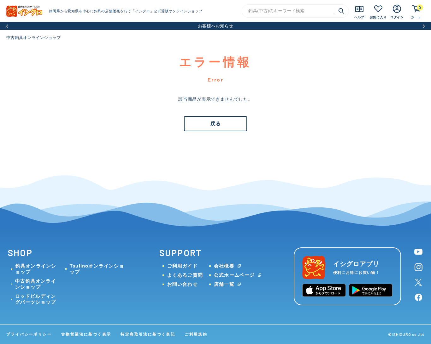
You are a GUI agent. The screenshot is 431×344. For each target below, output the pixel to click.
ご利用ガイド (182, 265)
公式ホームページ (234, 275)
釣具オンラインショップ (35, 268)
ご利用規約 (196, 334)
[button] (7, 26)
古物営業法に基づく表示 (86, 334)
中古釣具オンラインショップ (33, 37)
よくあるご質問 (185, 275)
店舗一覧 (224, 284)
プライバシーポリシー (29, 334)
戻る (215, 123)
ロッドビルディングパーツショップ (35, 299)
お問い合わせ (182, 284)
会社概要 (224, 265)
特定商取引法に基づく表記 (148, 334)
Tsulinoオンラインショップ (97, 268)
